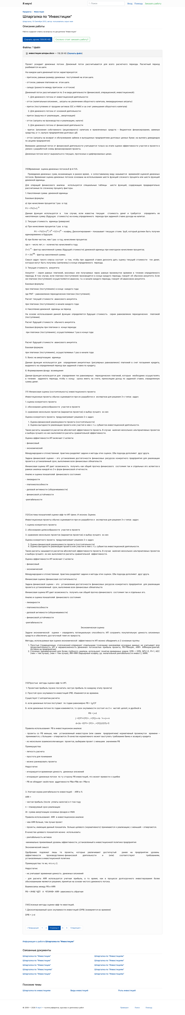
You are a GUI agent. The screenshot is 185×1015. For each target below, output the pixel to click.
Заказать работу (153, 3)
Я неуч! (39, 1008)
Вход (129, 3)
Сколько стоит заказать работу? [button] (72, 39)
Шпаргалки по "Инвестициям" (109, 974)
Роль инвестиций (127, 990)
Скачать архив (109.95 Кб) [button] (37, 39)
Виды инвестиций (79, 990)
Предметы (27, 12)
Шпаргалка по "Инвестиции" (37, 956)
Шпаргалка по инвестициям (36, 990)
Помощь (138, 3)
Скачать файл (75, 53)
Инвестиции (39, 12)
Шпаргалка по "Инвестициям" (37, 969)
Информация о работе (48, 941)
